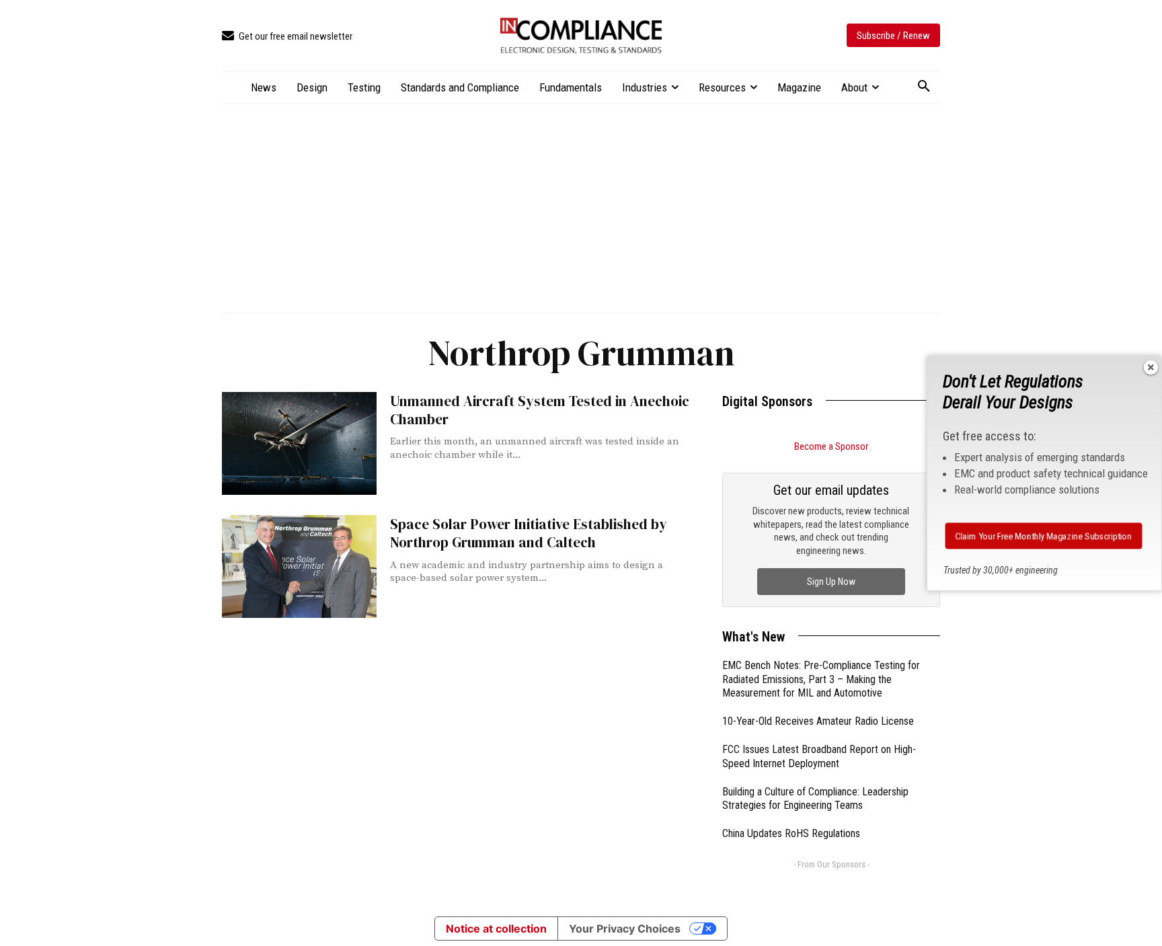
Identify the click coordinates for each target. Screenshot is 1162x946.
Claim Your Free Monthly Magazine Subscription (1044, 535)
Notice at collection (496, 928)
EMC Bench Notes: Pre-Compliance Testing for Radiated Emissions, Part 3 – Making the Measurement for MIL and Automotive (821, 679)
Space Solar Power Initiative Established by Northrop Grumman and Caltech (528, 533)
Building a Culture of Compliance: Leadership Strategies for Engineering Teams (815, 798)
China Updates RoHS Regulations (791, 833)
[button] (924, 87)
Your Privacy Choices (625, 928)
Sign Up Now (831, 581)
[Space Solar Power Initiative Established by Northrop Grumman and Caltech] (299, 566)
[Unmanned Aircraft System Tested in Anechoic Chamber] (299, 443)
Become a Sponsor (831, 446)
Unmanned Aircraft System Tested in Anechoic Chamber (539, 410)
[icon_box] (287, 37)
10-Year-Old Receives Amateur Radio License (818, 721)
